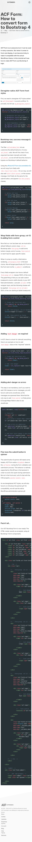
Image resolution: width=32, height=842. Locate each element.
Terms (3, 833)
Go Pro (3, 823)
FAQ (2, 831)
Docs (2, 814)
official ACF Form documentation (18, 166)
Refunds (3, 835)
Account (3, 826)
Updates (3, 819)
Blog (6, 30)
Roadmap (4, 821)
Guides (3, 816)
